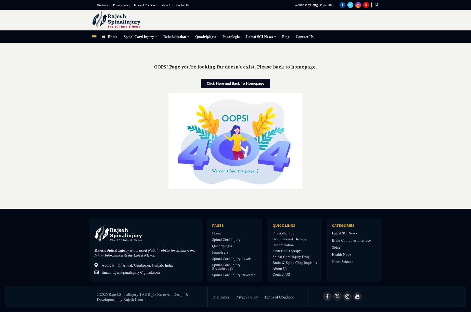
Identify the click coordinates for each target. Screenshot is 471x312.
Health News (342, 254)
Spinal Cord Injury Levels (231, 258)
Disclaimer (103, 5)
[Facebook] (342, 5)
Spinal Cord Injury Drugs (292, 256)
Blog (285, 36)
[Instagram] (358, 5)
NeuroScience (342, 261)
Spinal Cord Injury (139, 36)
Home (112, 36)
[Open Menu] (94, 36)
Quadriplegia (205, 36)
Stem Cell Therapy (287, 251)
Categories (343, 225)
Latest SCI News (259, 36)
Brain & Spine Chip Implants (295, 262)
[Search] (376, 5)
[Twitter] (350, 5)
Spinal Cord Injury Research (234, 275)
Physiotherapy (283, 233)
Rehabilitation (174, 36)
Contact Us (182, 5)
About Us (167, 5)
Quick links (284, 225)
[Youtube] (366, 5)
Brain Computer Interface (351, 240)
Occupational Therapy (290, 239)
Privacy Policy (121, 5)
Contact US (281, 274)
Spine (336, 247)
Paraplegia (231, 36)
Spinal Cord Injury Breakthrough (226, 266)
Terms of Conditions (145, 5)
